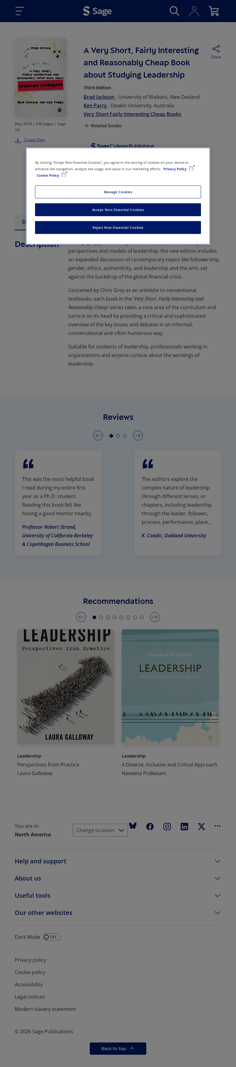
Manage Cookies (118, 192)
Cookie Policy (48, 175)
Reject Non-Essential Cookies (118, 227)
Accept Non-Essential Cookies (118, 209)
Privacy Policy (175, 169)
